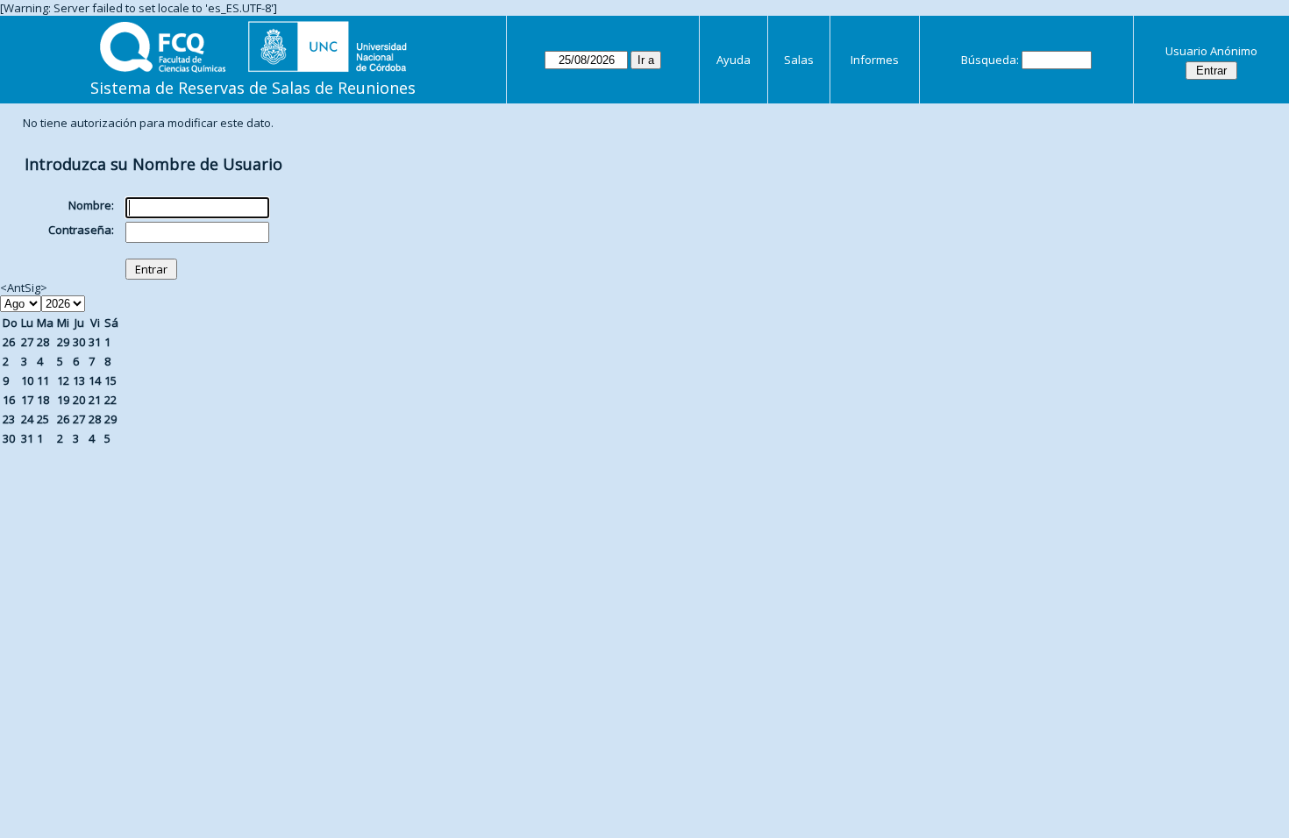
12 (63, 380)
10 (27, 380)
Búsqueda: (990, 59)
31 (95, 342)
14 (95, 380)
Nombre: (91, 205)
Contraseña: (81, 230)
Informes (875, 59)
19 (63, 400)
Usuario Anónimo (1211, 51)
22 (110, 400)
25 (43, 419)
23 (9, 419)
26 (9, 342)
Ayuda (733, 59)
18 (43, 400)
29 (63, 342)
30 (79, 342)
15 (110, 380)
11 (43, 380)
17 (27, 400)
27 (27, 342)
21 (95, 400)
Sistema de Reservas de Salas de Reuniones (253, 87)
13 (79, 380)
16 (9, 400)
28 (43, 342)
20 (79, 400)
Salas (799, 59)
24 (27, 419)
